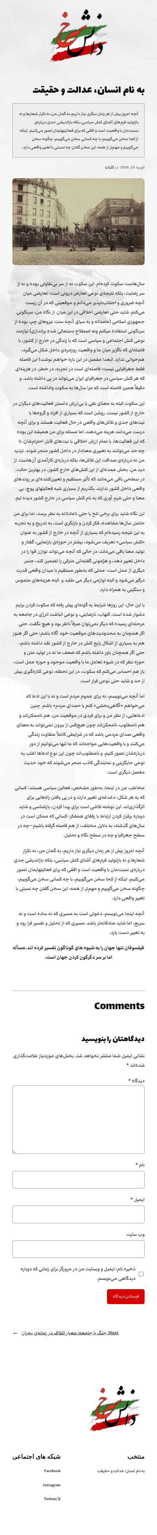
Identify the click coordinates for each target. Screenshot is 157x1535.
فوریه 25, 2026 (132, 167)
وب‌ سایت (135, 1234)
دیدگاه (136, 1080)
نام (139, 1164)
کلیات (109, 167)
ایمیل (137, 1199)
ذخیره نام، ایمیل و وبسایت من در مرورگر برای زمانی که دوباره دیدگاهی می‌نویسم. (77, 1273)
